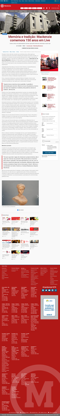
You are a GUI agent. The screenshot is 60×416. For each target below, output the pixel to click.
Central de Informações (14, 412)
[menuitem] (15, 1)
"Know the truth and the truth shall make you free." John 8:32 (46, 414)
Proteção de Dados (25, 412)
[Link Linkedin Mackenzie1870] (6, 1)
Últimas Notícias (45, 74)
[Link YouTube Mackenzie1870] (4, 1)
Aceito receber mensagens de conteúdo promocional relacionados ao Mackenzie (52, 147)
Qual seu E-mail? (43, 130)
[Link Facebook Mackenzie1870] (1, 1)
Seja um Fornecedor (53, 412)
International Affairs (55, 8)
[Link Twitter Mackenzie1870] (3, 1)
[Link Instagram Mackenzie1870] (7, 1)
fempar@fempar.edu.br (16, 397)
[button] (37, 196)
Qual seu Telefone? (43, 136)
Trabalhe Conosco (43, 412)
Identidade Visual (34, 412)
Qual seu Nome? (43, 124)
